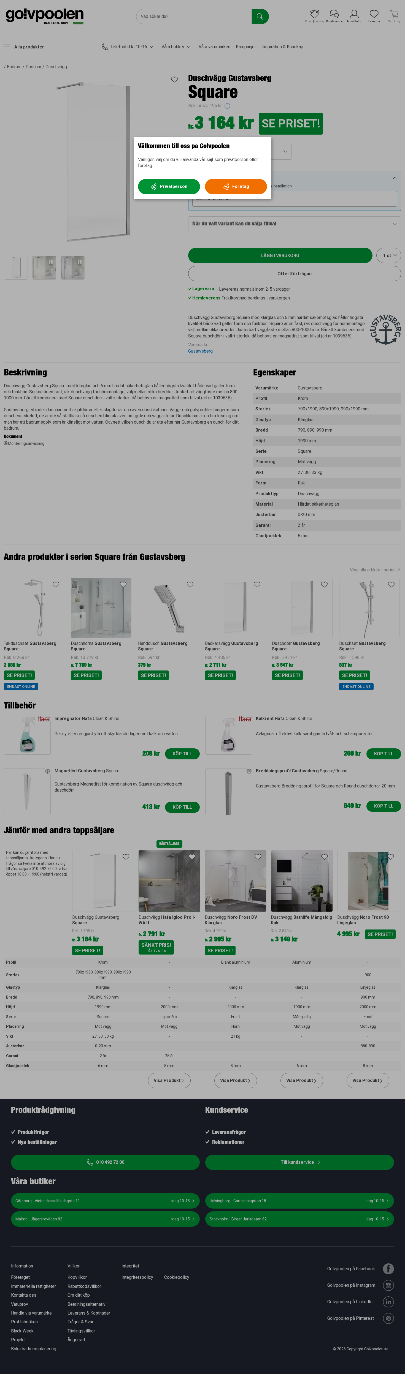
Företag (240, 186)
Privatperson (173, 186)
